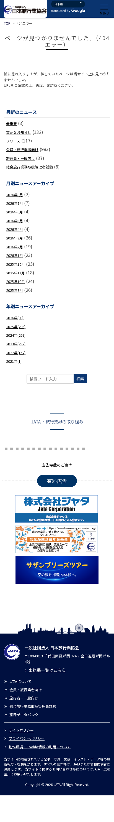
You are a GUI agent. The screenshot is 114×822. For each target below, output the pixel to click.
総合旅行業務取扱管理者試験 (29, 167)
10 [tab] (39, 448)
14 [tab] (61, 448)
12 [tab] (50, 448)
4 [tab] (6, 448)
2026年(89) (15, 317)
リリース (13, 141)
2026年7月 (14, 203)
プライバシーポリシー (27, 738)
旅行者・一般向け (20, 158)
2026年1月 (14, 255)
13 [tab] (56, 448)
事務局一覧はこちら (47, 670)
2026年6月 (14, 212)
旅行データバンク (23, 714)
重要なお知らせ (18, 132)
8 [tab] (28, 448)
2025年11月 (15, 272)
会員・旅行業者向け (22, 149)
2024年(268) (15, 335)
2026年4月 (14, 229)
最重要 (11, 123)
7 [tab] (22, 448)
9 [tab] (34, 448)
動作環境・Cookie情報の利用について (40, 746)
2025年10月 (15, 281)
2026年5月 (14, 220)
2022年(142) (15, 352)
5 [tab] (11, 448)
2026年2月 (14, 246)
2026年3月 (14, 238)
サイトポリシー (21, 730)
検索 (80, 378)
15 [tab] (67, 448)
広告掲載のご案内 (57, 465)
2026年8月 (14, 194)
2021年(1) (14, 361)
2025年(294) (15, 326)
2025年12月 (15, 264)
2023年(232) (15, 343)
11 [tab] (45, 448)
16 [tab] (72, 448)
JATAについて (20, 681)
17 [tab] (78, 448)
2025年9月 (14, 290)
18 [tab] (83, 448)
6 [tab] (17, 448)
